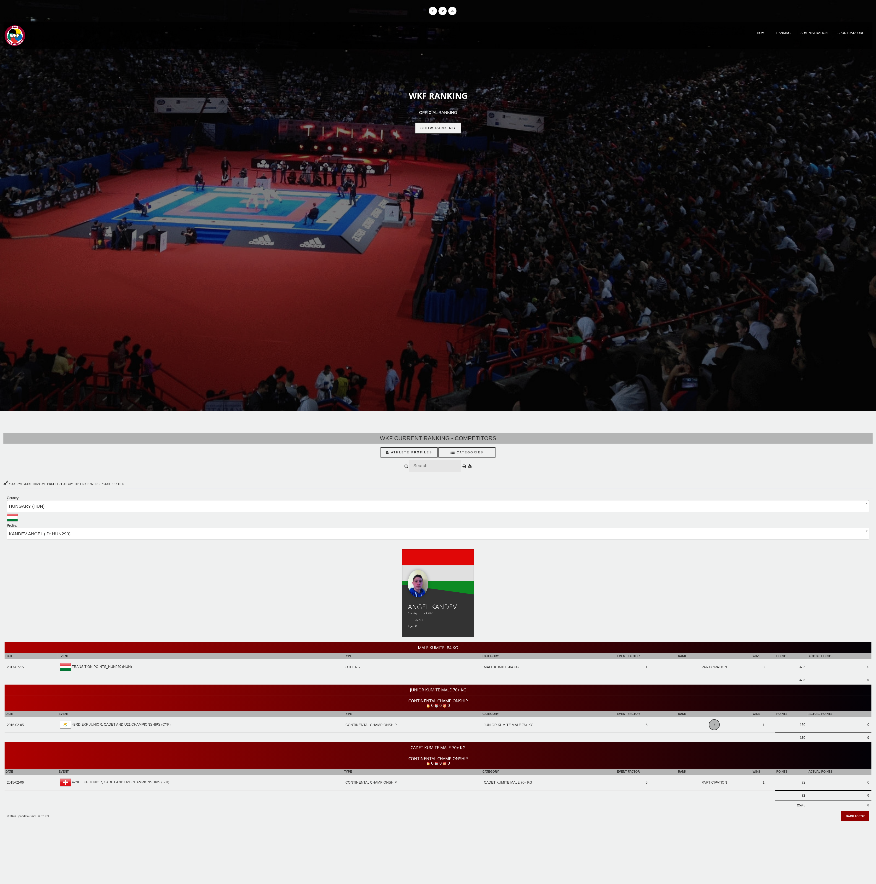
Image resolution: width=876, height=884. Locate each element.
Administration (814, 33)
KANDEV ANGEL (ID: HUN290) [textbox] (39, 533)
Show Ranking (438, 128)
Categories (469, 452)
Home (761, 33)
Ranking (783, 33)
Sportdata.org (851, 33)
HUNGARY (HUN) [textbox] (26, 506)
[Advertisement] (438, 851)
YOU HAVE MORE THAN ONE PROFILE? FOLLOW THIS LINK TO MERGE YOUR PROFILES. (66, 484)
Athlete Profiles (410, 452)
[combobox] (438, 506)
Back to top (855, 816)
